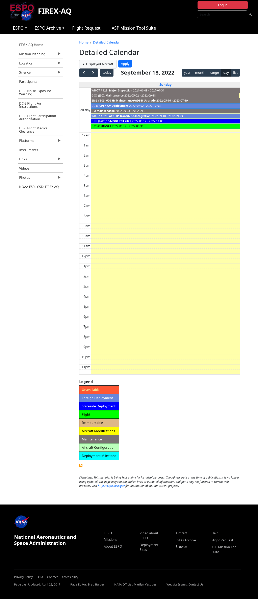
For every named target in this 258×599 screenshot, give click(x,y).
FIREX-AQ (55, 11)
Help (214, 533)
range (214, 72)
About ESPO (113, 546)
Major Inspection (120, 90)
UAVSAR (106, 126)
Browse (181, 546)
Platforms (26, 141)
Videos (24, 168)
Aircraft (181, 533)
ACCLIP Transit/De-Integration (130, 116)
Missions (110, 539)
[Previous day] (84, 73)
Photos (24, 178)
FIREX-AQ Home (31, 45)
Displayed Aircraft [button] (99, 64)
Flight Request (86, 28)
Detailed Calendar (106, 42)
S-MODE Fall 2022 (119, 121)
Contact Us (195, 584)
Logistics (25, 64)
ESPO (17, 28)
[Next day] (93, 73)
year (187, 72)
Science (24, 73)
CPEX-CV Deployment (113, 106)
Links (22, 160)
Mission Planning (31, 55)
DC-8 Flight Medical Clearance (33, 130)
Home (83, 42)
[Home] (23, 11)
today (107, 72)
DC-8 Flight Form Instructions (32, 105)
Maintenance (115, 95)
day (226, 72)
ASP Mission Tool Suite (134, 28)
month (200, 72)
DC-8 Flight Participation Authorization (37, 117)
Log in (222, 5)
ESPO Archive (47, 28)
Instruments (28, 150)
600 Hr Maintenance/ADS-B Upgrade (131, 100)
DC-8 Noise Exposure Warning (35, 92)
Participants (28, 81)
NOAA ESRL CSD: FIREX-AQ (39, 187)
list (235, 72)
